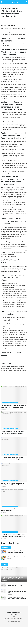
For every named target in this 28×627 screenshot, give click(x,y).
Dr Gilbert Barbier (6, 18)
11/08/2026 (4, 538)
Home (2, 6)
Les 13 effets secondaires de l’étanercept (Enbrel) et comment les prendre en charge (13, 535)
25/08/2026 (10, 594)
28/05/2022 (14, 18)
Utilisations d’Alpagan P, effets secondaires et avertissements (15, 551)
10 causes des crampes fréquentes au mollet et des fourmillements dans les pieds (16, 591)
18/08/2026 (4, 486)
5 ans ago (10, 558)
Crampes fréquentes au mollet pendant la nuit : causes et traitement (16, 597)
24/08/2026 (10, 600)
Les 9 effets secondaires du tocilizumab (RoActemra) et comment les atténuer (12, 432)
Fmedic (14, 2)
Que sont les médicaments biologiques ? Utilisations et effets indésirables (13, 484)
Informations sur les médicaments (10, 6)
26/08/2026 (4, 409)
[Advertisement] (14, 22)
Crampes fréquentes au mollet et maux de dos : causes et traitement (17, 584)
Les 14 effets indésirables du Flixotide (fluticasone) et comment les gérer (12, 458)
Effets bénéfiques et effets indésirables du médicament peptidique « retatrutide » (13, 406)
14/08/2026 (4, 512)
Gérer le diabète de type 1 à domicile (16, 556)
